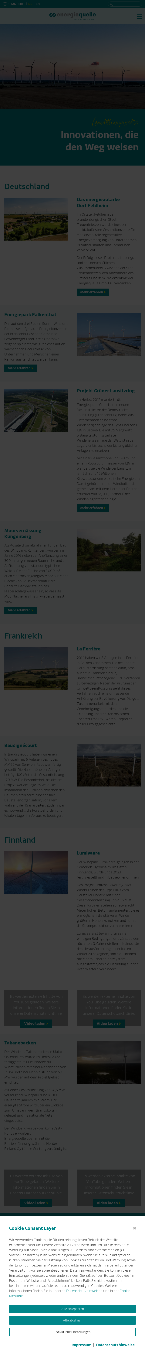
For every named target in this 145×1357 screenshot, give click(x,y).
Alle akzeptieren (72, 1309)
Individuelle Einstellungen (72, 1332)
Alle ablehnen (72, 1320)
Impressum (81, 1345)
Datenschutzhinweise (115, 1345)
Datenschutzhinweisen (84, 1291)
